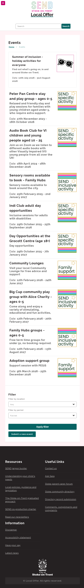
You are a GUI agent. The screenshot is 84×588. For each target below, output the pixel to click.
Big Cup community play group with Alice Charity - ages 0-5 (30, 296)
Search (65, 26)
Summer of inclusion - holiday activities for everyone (27, 61)
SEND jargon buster (16, 468)
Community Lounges (26, 263)
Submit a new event (22, 434)
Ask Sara (49, 476)
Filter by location (16, 399)
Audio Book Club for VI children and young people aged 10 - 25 (28, 135)
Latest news (12, 553)
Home (11, 47)
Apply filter (42, 426)
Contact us (51, 468)
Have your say (12, 545)
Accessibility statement (18, 537)
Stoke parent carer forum (59, 484)
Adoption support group (29, 361)
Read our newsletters (17, 517)
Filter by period (15, 410)
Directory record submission (60, 499)
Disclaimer (11, 529)
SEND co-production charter (20, 509)
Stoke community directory (59, 491)
